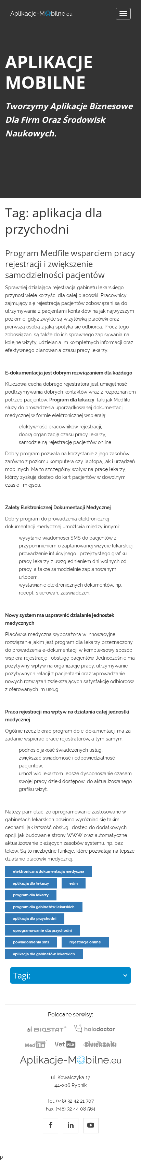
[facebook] (50, 1126)
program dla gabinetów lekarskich (44, 907)
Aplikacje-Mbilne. (41, 13)
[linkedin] (70, 1126)
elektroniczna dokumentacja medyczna (48, 871)
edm (73, 883)
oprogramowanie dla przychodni (42, 930)
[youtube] (91, 1126)
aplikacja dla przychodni (34, 918)
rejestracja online (85, 942)
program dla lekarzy (31, 895)
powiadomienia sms (31, 942)
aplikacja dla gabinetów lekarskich (44, 954)
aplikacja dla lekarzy (31, 883)
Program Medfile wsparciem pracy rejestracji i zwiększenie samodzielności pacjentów (70, 263)
